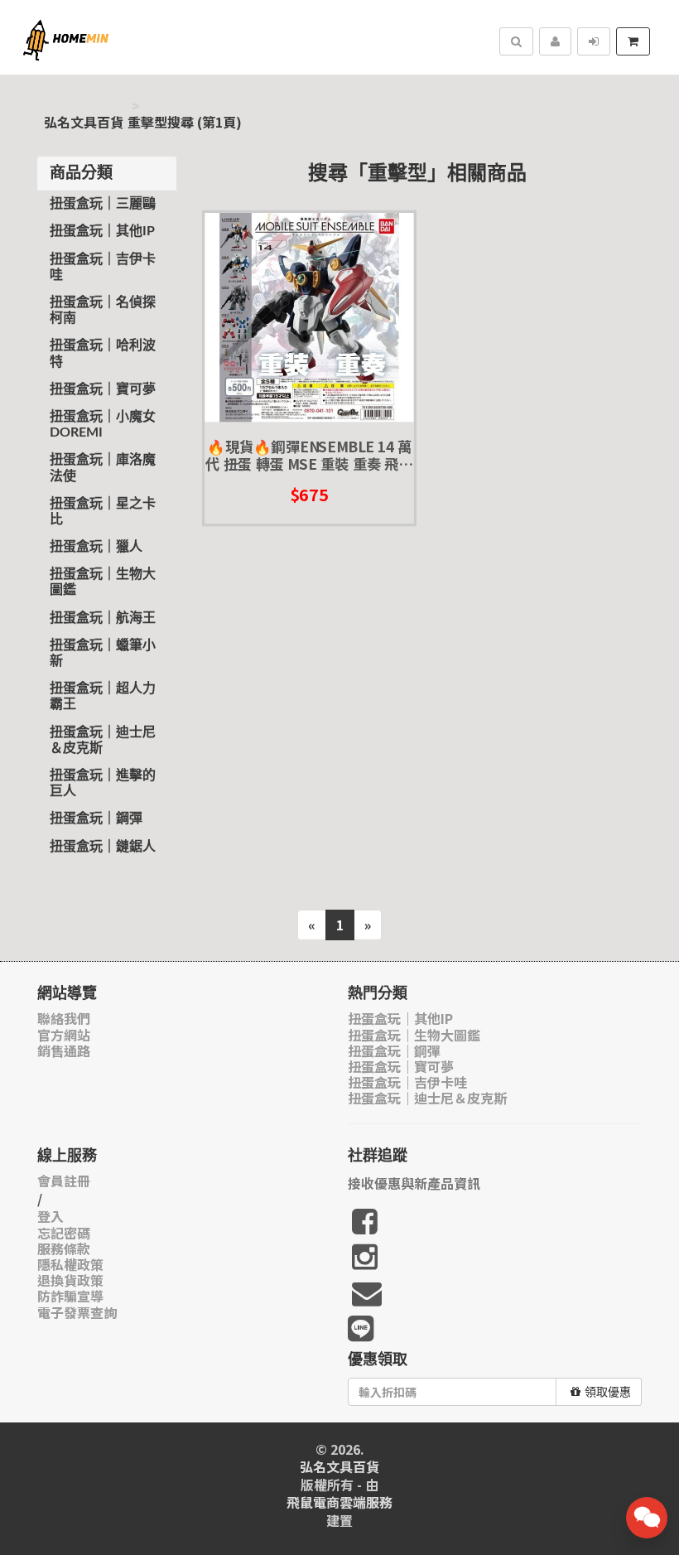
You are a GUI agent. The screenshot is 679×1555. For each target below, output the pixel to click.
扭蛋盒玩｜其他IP (102, 231)
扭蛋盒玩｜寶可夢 (103, 389)
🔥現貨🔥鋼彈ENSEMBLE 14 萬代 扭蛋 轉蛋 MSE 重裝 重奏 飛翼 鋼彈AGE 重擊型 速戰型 (308, 455)
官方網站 (63, 1035)
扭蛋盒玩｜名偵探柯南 (103, 310)
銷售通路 (63, 1051)
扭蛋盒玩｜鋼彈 (96, 818)
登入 (50, 1216)
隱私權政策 (70, 1264)
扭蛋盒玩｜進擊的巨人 (103, 783)
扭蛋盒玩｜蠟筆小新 (103, 653)
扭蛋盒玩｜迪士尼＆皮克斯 (103, 740)
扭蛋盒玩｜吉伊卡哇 (103, 267)
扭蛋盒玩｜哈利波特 (103, 353)
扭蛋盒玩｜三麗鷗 (103, 203)
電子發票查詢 (77, 1313)
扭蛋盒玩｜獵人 (96, 546)
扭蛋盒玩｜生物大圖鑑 (103, 581)
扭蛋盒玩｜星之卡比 (103, 511)
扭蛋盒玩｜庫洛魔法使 (103, 467)
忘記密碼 (63, 1233)
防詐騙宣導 (70, 1296)
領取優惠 (608, 1391)
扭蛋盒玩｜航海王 (103, 618)
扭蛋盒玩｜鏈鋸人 (103, 846)
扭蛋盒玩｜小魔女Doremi (103, 424)
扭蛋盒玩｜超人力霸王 (103, 696)
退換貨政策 (70, 1280)
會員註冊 (63, 1181)
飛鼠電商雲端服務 (339, 1502)
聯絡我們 (63, 1018)
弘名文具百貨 (83, 122)
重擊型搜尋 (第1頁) (185, 122)
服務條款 (63, 1249)
